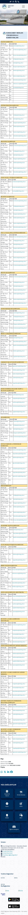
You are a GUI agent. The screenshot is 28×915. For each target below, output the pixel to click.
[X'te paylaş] (5, 772)
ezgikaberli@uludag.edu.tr (19, 356)
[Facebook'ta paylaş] (11, 772)
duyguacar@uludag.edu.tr (19, 66)
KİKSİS (15, 878)
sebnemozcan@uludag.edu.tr (20, 83)
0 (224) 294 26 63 (7, 853)
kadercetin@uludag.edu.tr (19, 76)
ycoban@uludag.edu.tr (18, 87)
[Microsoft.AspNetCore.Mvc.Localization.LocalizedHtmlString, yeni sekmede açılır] (14, 899)
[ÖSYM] (20, 891)
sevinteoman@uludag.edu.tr (19, 49)
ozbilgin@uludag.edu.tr (18, 59)
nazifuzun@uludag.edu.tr (19, 402)
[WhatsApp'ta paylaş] (2, 772)
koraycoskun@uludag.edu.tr (20, 55)
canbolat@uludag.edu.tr (18, 45)
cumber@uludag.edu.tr (18, 377)
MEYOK (3, 884)
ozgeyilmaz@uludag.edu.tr (19, 383)
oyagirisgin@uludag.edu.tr (19, 719)
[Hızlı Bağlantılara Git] (10, 1)
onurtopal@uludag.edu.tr (18, 191)
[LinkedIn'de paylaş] (8, 772)
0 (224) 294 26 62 (7, 851)
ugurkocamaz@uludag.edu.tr (20, 345)
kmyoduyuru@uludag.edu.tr (9, 855)
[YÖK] (7, 891)
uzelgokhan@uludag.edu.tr (19, 398)
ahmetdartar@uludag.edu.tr (19, 79)
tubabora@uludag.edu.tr (19, 70)
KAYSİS (3, 878)
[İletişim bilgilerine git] (18, 2)
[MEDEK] (7, 894)
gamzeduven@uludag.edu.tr (19, 366)
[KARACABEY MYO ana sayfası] (4, 6)
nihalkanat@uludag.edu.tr (19, 370)
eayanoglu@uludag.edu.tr (19, 611)
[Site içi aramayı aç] (16, 1)
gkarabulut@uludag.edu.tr (19, 463)
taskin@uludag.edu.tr (18, 62)
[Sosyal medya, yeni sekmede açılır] (13, 2)
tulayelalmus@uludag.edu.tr (19, 341)
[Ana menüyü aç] (23, 7)
